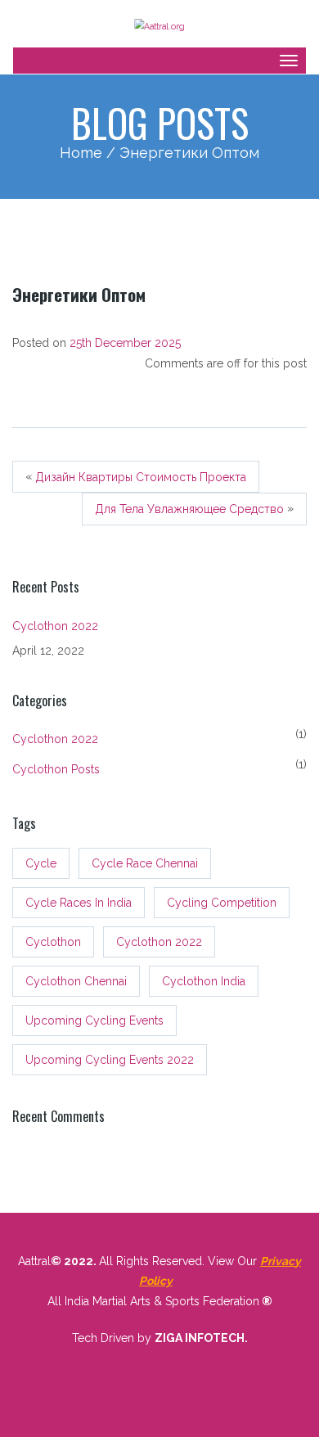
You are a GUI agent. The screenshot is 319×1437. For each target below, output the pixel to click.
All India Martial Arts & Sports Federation (153, 1301)
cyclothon (53, 941)
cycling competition (221, 902)
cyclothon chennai (76, 981)
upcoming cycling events (94, 1020)
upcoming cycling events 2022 (109, 1059)
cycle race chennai (145, 863)
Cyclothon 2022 (55, 626)
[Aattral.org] (159, 24)
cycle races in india (78, 902)
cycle (40, 863)
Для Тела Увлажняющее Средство (189, 509)
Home (81, 152)
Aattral (34, 1261)
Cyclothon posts (56, 769)
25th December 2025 (125, 342)
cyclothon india (203, 981)
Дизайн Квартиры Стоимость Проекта (140, 477)
